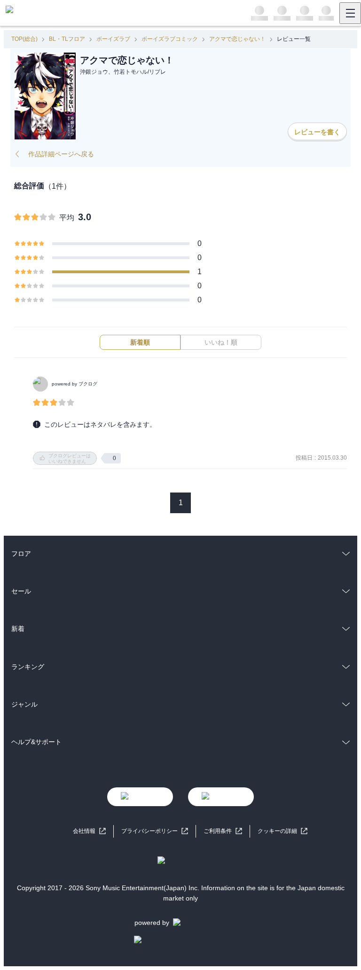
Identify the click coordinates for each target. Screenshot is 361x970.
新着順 (140, 342)
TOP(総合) (24, 39)
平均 (66, 218)
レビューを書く (317, 132)
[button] (282, 831)
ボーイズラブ (113, 39)
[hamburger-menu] (350, 13)
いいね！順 (220, 342)
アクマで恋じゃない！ (237, 39)
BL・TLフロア (67, 39)
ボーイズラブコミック (169, 39)
